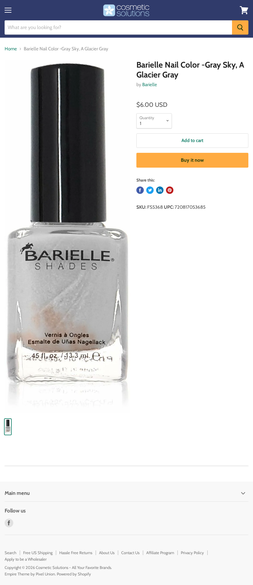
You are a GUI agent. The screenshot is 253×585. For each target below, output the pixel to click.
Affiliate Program (160, 552)
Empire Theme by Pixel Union (30, 573)
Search (10, 552)
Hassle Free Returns (75, 552)
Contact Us (130, 552)
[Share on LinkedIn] (160, 190)
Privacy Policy (192, 552)
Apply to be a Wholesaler (26, 559)
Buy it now (192, 160)
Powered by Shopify (74, 573)
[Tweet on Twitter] (150, 190)
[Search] (240, 27)
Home (11, 49)
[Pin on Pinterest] (169, 190)
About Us (106, 552)
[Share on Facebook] (140, 190)
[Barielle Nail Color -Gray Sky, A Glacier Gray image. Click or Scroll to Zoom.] (67, 236)
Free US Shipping (37, 552)
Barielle (149, 84)
